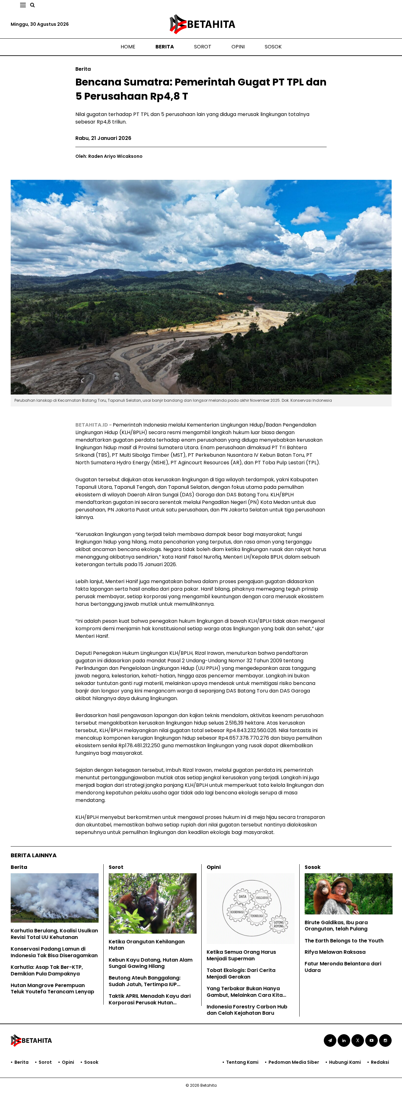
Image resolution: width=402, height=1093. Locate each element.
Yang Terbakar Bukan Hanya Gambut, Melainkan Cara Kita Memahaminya (245, 995)
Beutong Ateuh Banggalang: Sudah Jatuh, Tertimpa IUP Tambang (145, 984)
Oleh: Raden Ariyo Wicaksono (109, 156)
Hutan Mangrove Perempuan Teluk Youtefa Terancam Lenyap (52, 989)
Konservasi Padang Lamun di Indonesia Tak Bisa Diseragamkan (54, 952)
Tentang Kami (242, 1062)
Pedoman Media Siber (294, 1062)
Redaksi (380, 1062)
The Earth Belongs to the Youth (344, 940)
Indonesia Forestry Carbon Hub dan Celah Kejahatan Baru (247, 1010)
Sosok (273, 46)
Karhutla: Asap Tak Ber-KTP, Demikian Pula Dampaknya (47, 970)
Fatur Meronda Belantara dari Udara (343, 967)
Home (128, 46)
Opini (238, 46)
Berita (164, 46)
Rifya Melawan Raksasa (335, 952)
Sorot (202, 46)
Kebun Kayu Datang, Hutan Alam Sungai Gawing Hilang (151, 963)
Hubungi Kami (345, 1062)
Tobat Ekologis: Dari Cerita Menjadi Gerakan (241, 973)
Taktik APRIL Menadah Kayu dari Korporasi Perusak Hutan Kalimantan (150, 1002)
